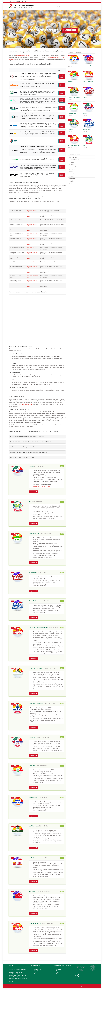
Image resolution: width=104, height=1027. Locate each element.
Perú (57, 972)
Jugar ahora (33, 491)
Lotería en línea (89, 6)
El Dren (71, 183)
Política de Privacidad (60, 986)
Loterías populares (70, 6)
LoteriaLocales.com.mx (25, 404)
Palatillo (42, 466)
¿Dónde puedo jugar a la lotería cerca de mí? (22, 457)
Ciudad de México (51, 57)
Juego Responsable (84, 986)
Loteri (18, 56)
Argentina (58, 970)
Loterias (11, 962)
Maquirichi (72, 162)
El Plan (71, 171)
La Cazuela (72, 179)
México (15, 962)
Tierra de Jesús (73, 157)
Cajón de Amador (74, 160)
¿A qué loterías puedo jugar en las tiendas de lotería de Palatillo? (28, 452)
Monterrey (12, 59)
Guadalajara (60, 57)
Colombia (58, 969)
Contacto (93, 986)
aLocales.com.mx (24, 56)
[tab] (37, 436)
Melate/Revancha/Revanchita (41, 486)
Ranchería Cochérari (74, 167)
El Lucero (71, 164)
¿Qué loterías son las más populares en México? (23, 447)
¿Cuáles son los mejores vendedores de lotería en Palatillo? (27, 436)
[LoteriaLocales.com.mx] (21, 6)
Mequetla (71, 176)
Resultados (80, 6)
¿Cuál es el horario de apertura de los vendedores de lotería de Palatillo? (30, 442)
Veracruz (21, 962)
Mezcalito (71, 181)
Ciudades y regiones (57, 6)
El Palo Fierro (72, 169)
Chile (57, 974)
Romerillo (71, 174)
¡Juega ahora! (61, 76)
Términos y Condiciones (73, 986)
